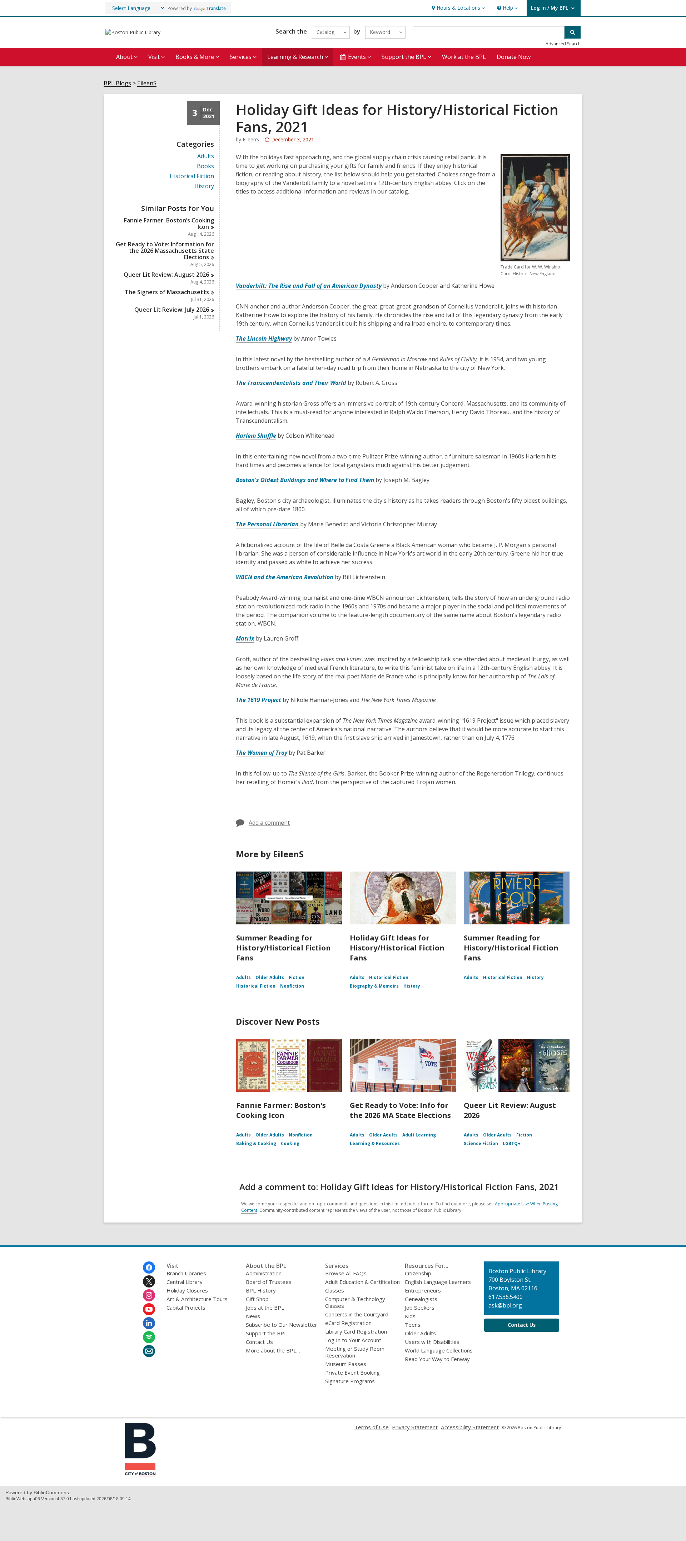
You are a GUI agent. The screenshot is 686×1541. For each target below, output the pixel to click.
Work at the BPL (464, 57)
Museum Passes (345, 1363)
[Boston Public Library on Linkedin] (149, 1323)
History (204, 186)
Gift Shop (257, 1298)
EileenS (146, 83)
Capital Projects (185, 1307)
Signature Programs (350, 1381)
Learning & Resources (375, 1143)
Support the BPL (266, 1333)
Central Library (184, 1281)
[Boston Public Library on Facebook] (149, 1267)
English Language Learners (438, 1281)
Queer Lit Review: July (171, 309)
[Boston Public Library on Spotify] (149, 1337)
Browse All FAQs (346, 1273)
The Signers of (167, 292)
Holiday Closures (187, 1290)
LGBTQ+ (512, 1143)
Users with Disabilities (432, 1341)
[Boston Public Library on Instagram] (149, 1295)
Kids (410, 1316)
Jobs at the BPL (265, 1307)
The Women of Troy (261, 753)
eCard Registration (348, 1322)
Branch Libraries (186, 1273)
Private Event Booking (352, 1372)
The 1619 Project (258, 700)
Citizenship (418, 1273)
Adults (205, 156)
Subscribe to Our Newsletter (281, 1324)
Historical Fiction (192, 176)
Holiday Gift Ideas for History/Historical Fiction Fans (397, 948)
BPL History (261, 1290)
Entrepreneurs (423, 1290)
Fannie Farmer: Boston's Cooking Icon (281, 1110)
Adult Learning (419, 1135)
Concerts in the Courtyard (356, 1314)
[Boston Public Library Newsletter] (149, 1351)
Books (205, 166)
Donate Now (514, 57)
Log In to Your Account (353, 1340)
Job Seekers (419, 1307)
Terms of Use (371, 1427)
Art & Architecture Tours (197, 1298)
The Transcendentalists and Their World (291, 383)
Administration (264, 1273)
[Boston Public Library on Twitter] (149, 1281)
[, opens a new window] (140, 1474)
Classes (334, 1290)
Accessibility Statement (470, 1427)
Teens (413, 1324)
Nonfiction (292, 986)
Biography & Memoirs (374, 986)
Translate (216, 8)
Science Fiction (481, 1143)
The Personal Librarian (267, 524)
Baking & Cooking (256, 1143)
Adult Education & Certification (362, 1281)
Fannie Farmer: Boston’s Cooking (169, 223)
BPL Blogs (117, 83)
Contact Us (259, 1341)
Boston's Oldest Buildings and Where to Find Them (305, 480)
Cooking (290, 1143)
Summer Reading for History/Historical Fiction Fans (283, 948)
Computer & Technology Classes (355, 1302)
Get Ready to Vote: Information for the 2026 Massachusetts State (165, 250)
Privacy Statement (415, 1427)
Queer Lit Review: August (166, 274)
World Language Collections (439, 1350)
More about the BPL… (273, 1350)
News (253, 1316)
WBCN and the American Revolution (284, 577)
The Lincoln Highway (264, 338)
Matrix (245, 638)
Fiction (296, 977)
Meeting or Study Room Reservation (354, 1352)
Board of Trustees (269, 1281)
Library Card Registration (356, 1331)
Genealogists (421, 1298)
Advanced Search (563, 44)
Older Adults (269, 977)
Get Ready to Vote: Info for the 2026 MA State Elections (400, 1110)
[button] (457, 8)
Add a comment (269, 823)
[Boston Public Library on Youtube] (149, 1309)
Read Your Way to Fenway (437, 1358)
